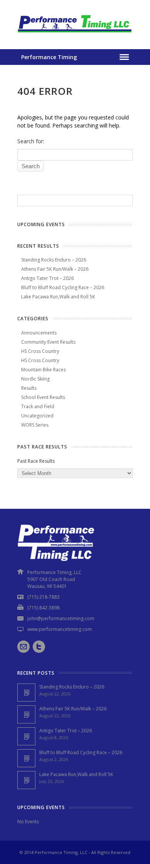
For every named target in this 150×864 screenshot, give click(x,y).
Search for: (30, 141)
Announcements (39, 332)
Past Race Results (36, 461)
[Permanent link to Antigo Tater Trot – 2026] (26, 736)
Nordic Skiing (35, 379)
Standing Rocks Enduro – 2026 (53, 260)
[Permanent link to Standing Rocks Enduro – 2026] (26, 693)
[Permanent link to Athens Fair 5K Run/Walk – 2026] (26, 714)
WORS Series (34, 425)
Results (29, 388)
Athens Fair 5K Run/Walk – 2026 (54, 269)
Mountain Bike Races (43, 369)
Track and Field (37, 406)
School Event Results (43, 397)
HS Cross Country (40, 351)
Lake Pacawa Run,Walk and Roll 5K (58, 296)
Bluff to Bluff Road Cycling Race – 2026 (62, 287)
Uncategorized (37, 415)
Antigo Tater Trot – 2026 (47, 278)
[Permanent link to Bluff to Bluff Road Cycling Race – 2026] (26, 758)
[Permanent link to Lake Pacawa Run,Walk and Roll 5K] (26, 780)
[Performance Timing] (75, 33)
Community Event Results (48, 342)
